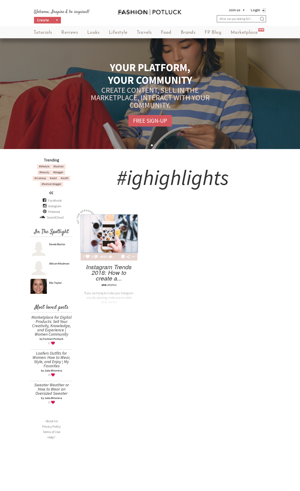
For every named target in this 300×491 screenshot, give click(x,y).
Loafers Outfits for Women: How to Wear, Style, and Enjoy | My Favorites (51, 359)
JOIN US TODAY (182, 117)
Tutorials (43, 33)
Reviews (69, 33)
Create (47, 20)
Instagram (54, 206)
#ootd (53, 178)
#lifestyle (44, 166)
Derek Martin (57, 244)
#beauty (44, 172)
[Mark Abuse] (132, 257)
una (103, 285)
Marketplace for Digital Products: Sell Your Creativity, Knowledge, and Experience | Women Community (51, 326)
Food (166, 33)
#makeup (40, 178)
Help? (51, 437)
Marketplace (244, 33)
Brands (188, 33)
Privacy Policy (51, 426)
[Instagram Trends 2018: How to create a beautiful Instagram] (109, 234)
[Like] (88, 257)
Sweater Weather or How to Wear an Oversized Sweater (51, 389)
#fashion (58, 166)
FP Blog (213, 33)
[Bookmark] (122, 257)
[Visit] (110, 257)
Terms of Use (51, 432)
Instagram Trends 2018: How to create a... (109, 272)
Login (255, 10)
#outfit (64, 178)
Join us (234, 10)
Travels (144, 33)
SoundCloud (55, 217)
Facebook (55, 200)
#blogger (58, 172)
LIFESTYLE (111, 285)
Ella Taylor (55, 282)
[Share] (128, 257)
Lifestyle (118, 33)
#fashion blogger (51, 184)
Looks (93, 33)
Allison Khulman (59, 263)
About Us (51, 421)
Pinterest (54, 212)
